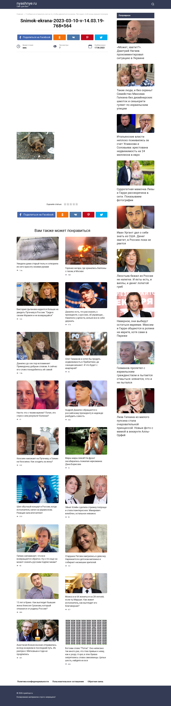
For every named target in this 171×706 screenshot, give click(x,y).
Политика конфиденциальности (33, 681)
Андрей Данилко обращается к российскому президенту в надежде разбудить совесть (84, 413)
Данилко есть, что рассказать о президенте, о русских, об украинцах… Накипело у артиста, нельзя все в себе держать (85, 316)
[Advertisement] (62, 73)
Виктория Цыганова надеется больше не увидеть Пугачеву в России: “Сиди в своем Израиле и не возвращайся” (37, 312)
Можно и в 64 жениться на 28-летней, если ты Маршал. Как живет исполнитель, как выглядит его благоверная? (84, 601)
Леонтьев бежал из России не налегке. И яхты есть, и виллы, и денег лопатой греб (135, 281)
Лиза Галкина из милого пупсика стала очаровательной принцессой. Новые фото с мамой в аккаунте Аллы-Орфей (135, 426)
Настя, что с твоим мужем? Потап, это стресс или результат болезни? (36, 414)
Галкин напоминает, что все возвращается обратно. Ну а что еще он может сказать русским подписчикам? (37, 559)
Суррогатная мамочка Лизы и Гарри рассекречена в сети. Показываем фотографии (135, 195)
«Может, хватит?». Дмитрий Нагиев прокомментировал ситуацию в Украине (130, 53)
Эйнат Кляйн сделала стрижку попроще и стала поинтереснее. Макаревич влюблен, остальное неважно (86, 510)
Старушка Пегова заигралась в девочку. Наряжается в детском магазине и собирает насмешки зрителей (85, 559)
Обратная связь (95, 681)
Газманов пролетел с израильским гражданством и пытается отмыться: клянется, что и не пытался (135, 375)
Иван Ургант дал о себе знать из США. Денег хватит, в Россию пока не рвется (134, 238)
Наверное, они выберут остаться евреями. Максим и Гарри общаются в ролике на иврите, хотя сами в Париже (135, 328)
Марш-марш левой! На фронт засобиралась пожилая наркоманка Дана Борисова (83, 461)
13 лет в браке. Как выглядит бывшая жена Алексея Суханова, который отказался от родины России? (36, 605)
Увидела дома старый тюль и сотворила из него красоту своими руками (37, 265)
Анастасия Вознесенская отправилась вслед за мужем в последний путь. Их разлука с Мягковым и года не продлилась (36, 649)
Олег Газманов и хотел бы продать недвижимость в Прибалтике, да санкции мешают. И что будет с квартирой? (83, 363)
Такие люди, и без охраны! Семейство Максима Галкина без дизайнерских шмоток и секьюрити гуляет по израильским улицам (134, 99)
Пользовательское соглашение (68, 681)
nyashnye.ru (27, 3)
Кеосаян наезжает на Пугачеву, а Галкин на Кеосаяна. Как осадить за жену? (37, 460)
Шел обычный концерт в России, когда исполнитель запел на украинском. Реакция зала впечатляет (37, 509)
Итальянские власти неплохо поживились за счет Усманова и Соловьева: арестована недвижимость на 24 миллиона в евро (133, 145)
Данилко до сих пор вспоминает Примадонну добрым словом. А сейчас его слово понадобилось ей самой (37, 366)
